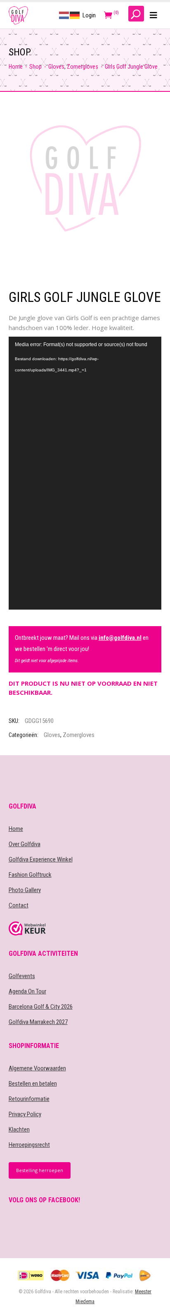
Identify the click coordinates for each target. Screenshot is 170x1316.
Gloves (56, 66)
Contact (18, 905)
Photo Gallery (25, 890)
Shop (35, 66)
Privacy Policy (25, 1114)
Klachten (19, 1129)
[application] (85, 473)
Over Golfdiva (24, 844)
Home (16, 66)
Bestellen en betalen (33, 1083)
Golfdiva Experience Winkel (41, 859)
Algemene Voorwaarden (37, 1068)
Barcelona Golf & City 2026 (41, 1006)
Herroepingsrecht (29, 1145)
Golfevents (22, 976)
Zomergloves (82, 66)
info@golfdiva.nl (120, 637)
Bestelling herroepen (39, 1170)
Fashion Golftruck (30, 874)
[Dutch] (64, 15)
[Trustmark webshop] (85, 928)
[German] (75, 15)
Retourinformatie (29, 1099)
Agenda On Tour (27, 991)
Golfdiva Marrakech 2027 (38, 1022)
